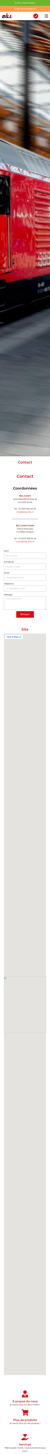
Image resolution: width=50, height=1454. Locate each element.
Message (8, 594)
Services (25, 1444)
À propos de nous (25, 1401)
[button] (46, 16)
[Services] (25, 1437)
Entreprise (9, 562)
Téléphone (9, 584)
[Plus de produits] (25, 1412)
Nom (6, 551)
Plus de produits (25, 1420)
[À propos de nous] (25, 1393)
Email (6, 573)
